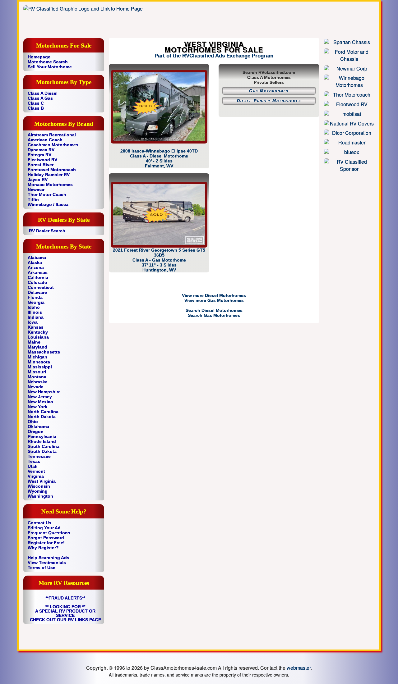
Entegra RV (39, 154)
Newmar (36, 189)
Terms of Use (41, 567)
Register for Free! (46, 542)
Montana (37, 376)
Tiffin (33, 199)
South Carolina (43, 446)
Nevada (36, 386)
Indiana (36, 317)
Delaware (37, 292)
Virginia (36, 476)
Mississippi (40, 366)
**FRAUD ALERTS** (65, 597)
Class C (36, 103)
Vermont (36, 471)
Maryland (37, 346)
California (38, 277)
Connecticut (41, 287)
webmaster (299, 667)
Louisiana (38, 337)
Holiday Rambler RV (49, 174)
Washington (40, 496)
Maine (34, 342)
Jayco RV (38, 179)
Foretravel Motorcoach (52, 169)
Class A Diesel (43, 93)
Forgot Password (46, 537)
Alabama (37, 257)
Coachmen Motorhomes (53, 144)
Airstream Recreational (52, 134)
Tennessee (39, 456)
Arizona (36, 267)
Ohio (33, 421)
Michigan (37, 356)
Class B (36, 108)
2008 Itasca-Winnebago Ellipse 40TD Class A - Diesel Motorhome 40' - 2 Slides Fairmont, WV (159, 158)
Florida (35, 297)
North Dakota (42, 416)
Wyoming (38, 491)
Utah (33, 466)
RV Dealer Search (47, 230)
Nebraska (38, 381)
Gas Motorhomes (269, 91)
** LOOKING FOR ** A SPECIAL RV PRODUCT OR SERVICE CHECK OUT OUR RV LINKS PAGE (65, 613)
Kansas (36, 327)
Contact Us (39, 522)
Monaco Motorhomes (50, 184)
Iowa (33, 322)
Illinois (35, 312)
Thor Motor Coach (47, 194)
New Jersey (40, 396)
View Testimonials (47, 562)
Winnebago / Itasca (48, 204)
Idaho (34, 307)
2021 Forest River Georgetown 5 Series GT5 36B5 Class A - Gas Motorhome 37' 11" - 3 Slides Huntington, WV (159, 260)
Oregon (36, 431)
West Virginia (42, 481)
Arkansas (38, 272)
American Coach (45, 139)
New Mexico (40, 401)
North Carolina (43, 411)
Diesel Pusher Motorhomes (269, 101)
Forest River (40, 164)
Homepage (39, 56)
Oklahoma (38, 426)
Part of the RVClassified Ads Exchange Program (214, 56)
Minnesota (39, 361)
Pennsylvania (42, 436)
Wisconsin (39, 486)
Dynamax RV (41, 149)
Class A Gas (40, 98)
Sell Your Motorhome (50, 66)
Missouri (37, 371)
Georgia (36, 302)
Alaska (35, 262)
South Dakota (42, 451)
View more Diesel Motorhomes (214, 295)
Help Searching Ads (48, 557)
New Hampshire (44, 391)
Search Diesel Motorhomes (214, 310)
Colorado (37, 282)
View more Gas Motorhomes (214, 300)
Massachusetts (44, 351)
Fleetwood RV (42, 159)
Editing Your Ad (44, 527)
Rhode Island (42, 441)
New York (37, 406)
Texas (34, 461)
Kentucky (38, 332)
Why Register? (43, 547)
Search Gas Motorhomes (214, 315)
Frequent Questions (49, 532)
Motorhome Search (48, 61)
